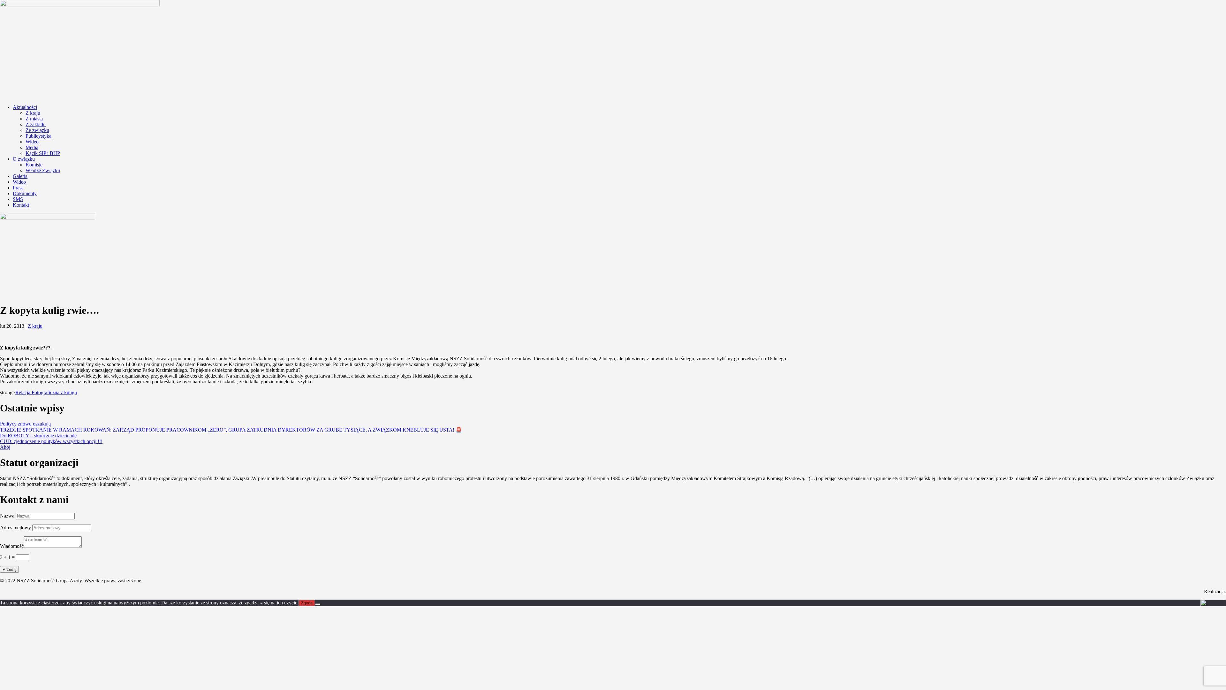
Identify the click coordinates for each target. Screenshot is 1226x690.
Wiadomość (12, 546)
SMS (18, 199)
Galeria (20, 176)
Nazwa (7, 515)
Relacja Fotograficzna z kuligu (46, 392)
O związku (24, 159)
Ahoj (5, 447)
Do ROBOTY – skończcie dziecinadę (38, 435)
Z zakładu (36, 124)
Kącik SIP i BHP (43, 153)
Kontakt (21, 205)
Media (32, 147)
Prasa (18, 187)
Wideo (32, 141)
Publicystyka (38, 136)
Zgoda (307, 603)
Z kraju (33, 113)
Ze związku (37, 130)
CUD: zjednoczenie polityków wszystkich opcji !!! (51, 441)
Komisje (34, 164)
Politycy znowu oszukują (25, 423)
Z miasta (34, 118)
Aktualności (25, 107)
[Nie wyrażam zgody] (317, 604)
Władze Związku (43, 170)
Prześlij (9, 569)
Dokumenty (25, 193)
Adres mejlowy (15, 527)
